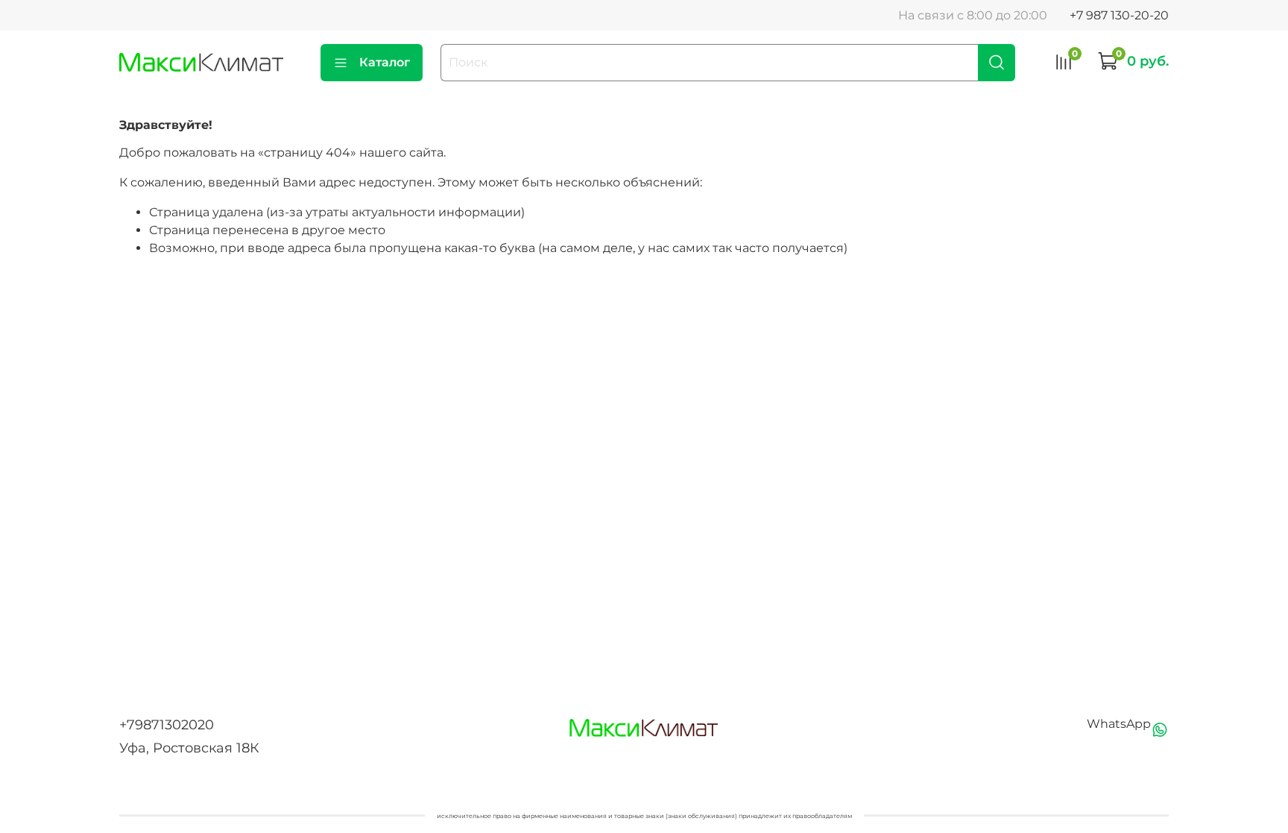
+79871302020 (166, 725)
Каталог (384, 62)
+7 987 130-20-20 (1119, 15)
